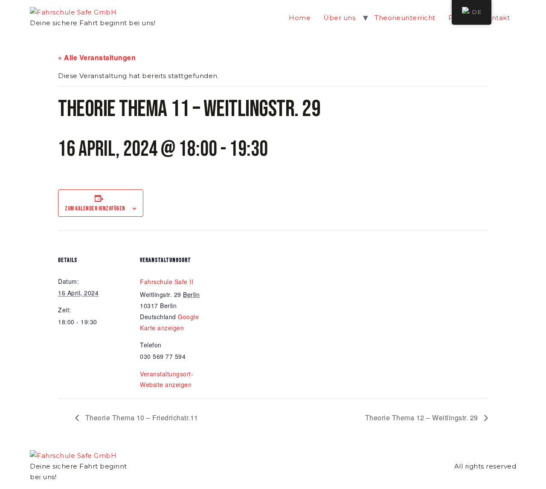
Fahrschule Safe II (166, 281)
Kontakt (496, 18)
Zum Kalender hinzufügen (95, 208)
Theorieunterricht (405, 18)
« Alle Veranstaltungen (97, 57)
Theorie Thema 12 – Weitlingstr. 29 (422, 417)
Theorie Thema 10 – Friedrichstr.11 (140, 417)
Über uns (339, 18)
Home (300, 18)
